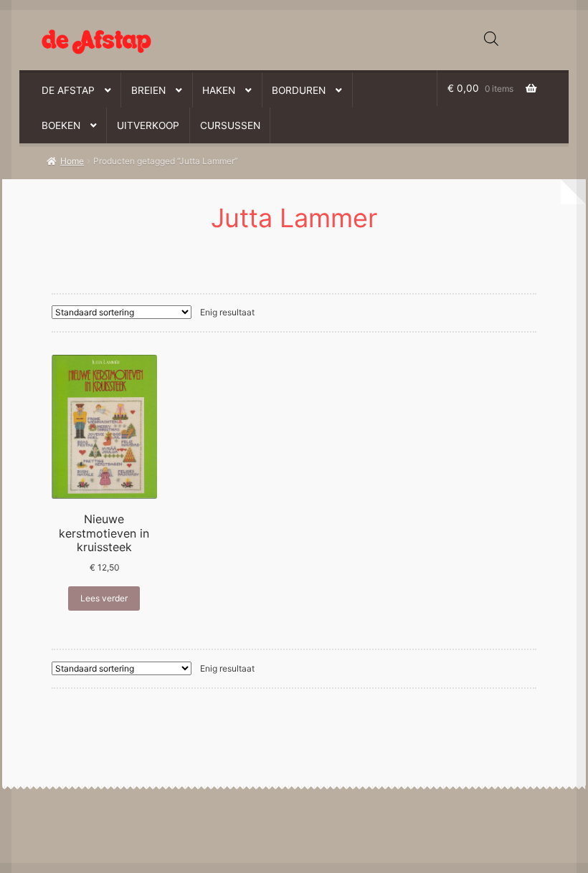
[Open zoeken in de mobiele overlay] (491, 39)
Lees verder (104, 598)
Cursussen (230, 125)
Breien (148, 90)
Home (72, 161)
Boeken (61, 125)
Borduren (299, 90)
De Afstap (68, 90)
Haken (218, 90)
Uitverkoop (148, 125)
